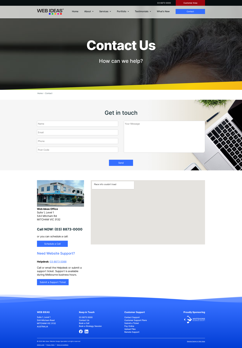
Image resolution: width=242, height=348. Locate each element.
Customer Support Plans (135, 320)
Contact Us (84, 320)
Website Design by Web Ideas (196, 341)
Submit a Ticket (131, 323)
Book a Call (84, 323)
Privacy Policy (50, 345)
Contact (190, 11)
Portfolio (121, 11)
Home (75, 11)
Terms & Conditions (62, 345)
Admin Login (40, 345)
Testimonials (141, 11)
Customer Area (190, 3)
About (87, 11)
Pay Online (129, 326)
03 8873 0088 (58, 261)
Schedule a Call (52, 243)
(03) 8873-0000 (68, 229)
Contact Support (132, 317)
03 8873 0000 (164, 3)
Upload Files (130, 329)
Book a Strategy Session (90, 326)
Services (103, 11)
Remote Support (131, 332)
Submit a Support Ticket (53, 282)
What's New (163, 11)
